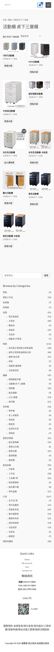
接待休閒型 (14, 523)
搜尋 (46, 275)
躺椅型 (12, 536)
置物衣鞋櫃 (8, 438)
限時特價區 (8, 541)
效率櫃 (6, 406)
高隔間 (6, 307)
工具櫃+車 (13, 478)
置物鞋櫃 (13, 455)
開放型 (12, 424)
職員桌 (12, 325)
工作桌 (12, 473)
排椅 (11, 361)
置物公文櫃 (14, 446)
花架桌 (12, 532)
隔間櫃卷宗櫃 (15, 379)
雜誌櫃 (12, 460)
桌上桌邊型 (14, 415)
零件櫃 (12, 410)
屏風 (5, 292)
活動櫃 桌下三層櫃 (17, 383)
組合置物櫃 (14, 442)
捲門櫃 (12, 401)
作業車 (12, 469)
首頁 (5, 20)
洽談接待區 (14, 370)
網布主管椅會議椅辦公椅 (20, 352)
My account (27, 563)
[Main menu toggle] (48, 5)
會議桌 (12, 330)
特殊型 (12, 433)
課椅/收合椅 (14, 357)
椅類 (5, 344)
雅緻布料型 (14, 518)
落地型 (12, 419)
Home (27, 559)
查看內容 (8, 65)
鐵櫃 (5, 375)
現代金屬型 (14, 505)
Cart (27, 567)
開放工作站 (8, 297)
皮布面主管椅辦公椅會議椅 (21, 348)
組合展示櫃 (14, 487)
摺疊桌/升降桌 (15, 338)
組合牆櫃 (13, 392)
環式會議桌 (14, 316)
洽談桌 (12, 334)
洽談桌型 (13, 527)
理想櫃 (12, 388)
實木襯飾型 (14, 514)
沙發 (5, 496)
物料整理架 (14, 482)
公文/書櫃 (13, 397)
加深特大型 (14, 428)
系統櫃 (6, 302)
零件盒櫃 (13, 491)
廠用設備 (7, 465)
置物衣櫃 (13, 451)
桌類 (5, 312)
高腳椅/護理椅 (15, 366)
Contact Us (27, 570)
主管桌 (12, 321)
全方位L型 (13, 500)
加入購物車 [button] (9, 162)
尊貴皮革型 (14, 509)
